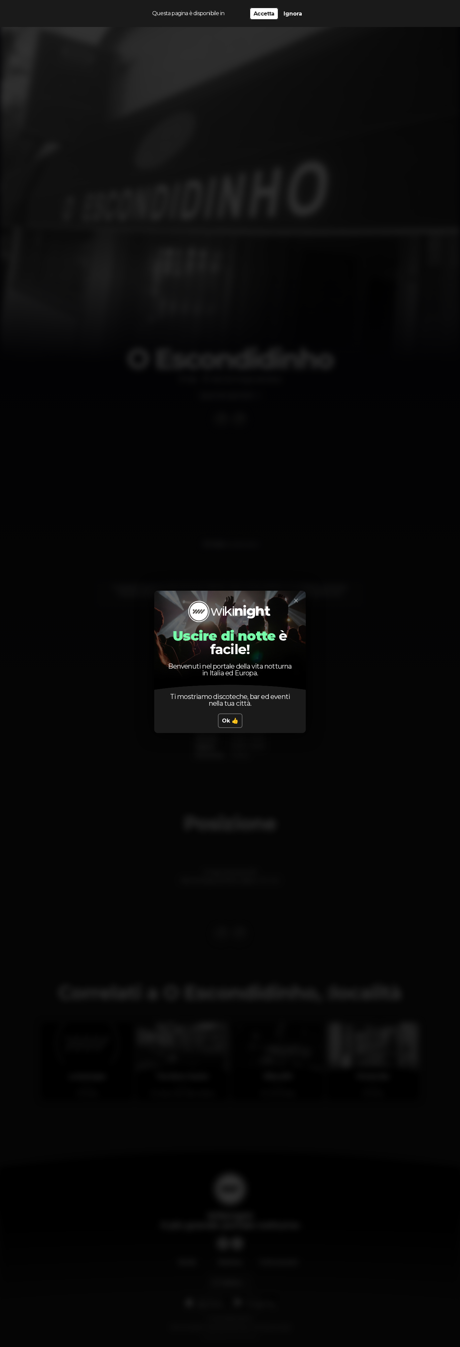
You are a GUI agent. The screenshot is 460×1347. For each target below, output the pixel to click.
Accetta (264, 13)
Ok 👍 (230, 721)
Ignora (293, 13)
